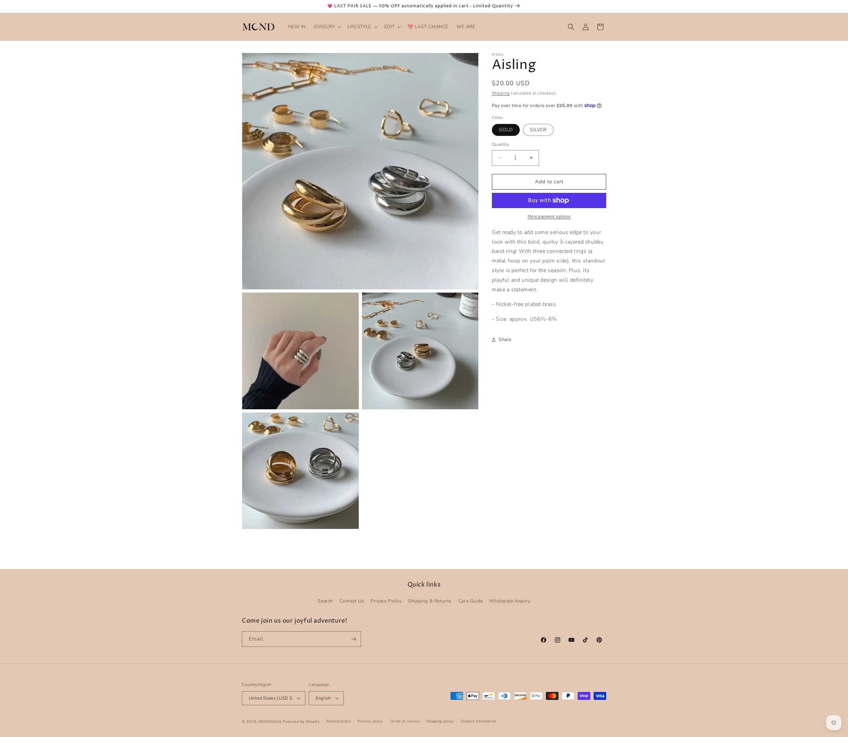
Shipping (501, 93)
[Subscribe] (353, 639)
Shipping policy (440, 721)
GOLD (506, 130)
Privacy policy (370, 721)
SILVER (538, 130)
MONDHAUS (270, 721)
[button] (327, 27)
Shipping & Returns (430, 601)
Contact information (478, 721)
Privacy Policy (386, 601)
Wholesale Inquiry (509, 601)
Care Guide (470, 601)
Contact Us (352, 601)
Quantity (500, 144)
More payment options (549, 216)
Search (325, 601)
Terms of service (405, 721)
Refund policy (338, 721)
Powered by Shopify (301, 721)
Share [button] (505, 339)
